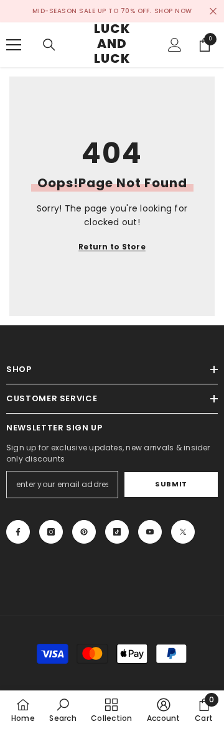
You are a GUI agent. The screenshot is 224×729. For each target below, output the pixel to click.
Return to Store (112, 246)
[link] (62, 710)
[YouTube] (150, 532)
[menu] (13, 44)
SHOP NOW (173, 11)
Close (213, 11)
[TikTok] (117, 532)
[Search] (49, 44)
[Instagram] (51, 532)
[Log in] (175, 45)
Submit (171, 484)
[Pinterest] (84, 532)
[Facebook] (18, 532)
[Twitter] (183, 532)
